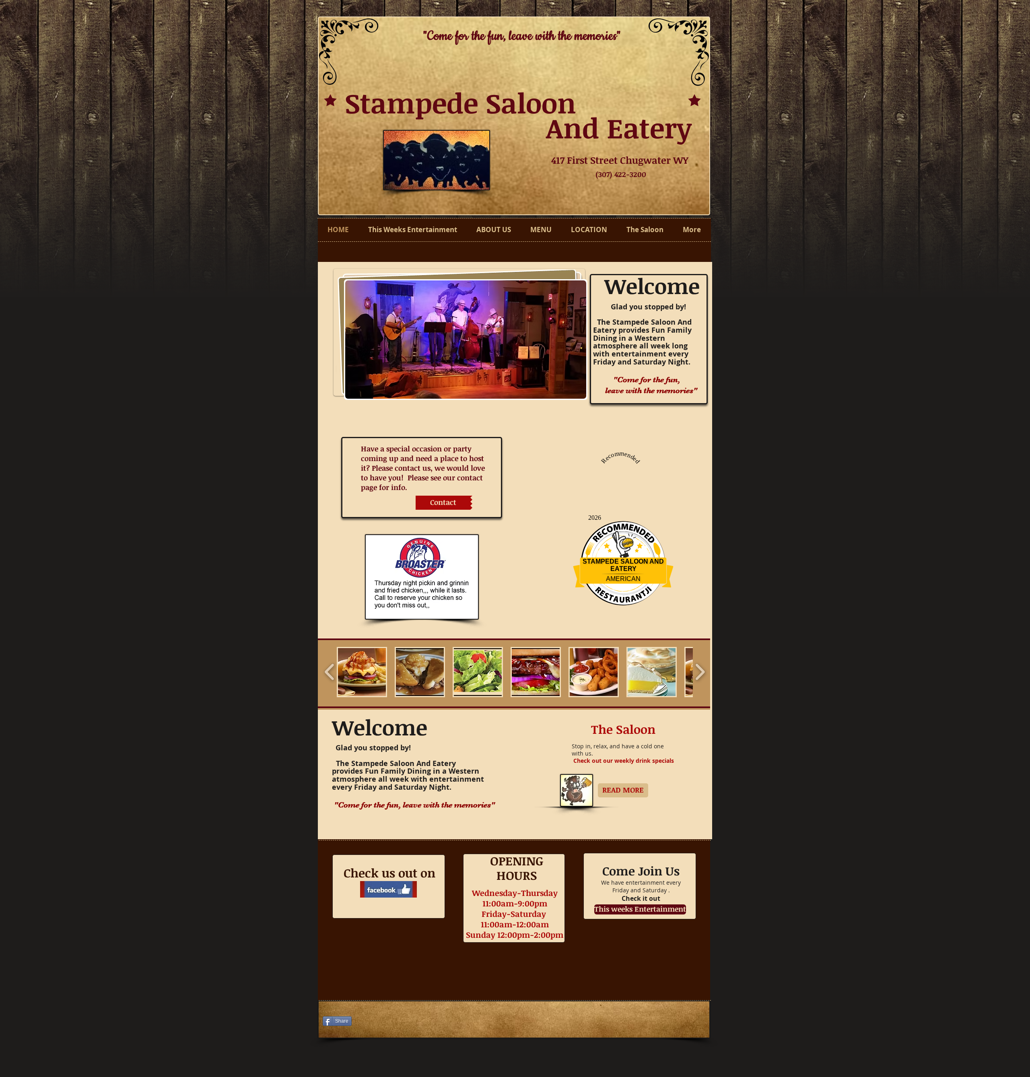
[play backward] (330, 672)
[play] (574, 387)
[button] (465, 339)
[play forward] (700, 672)
